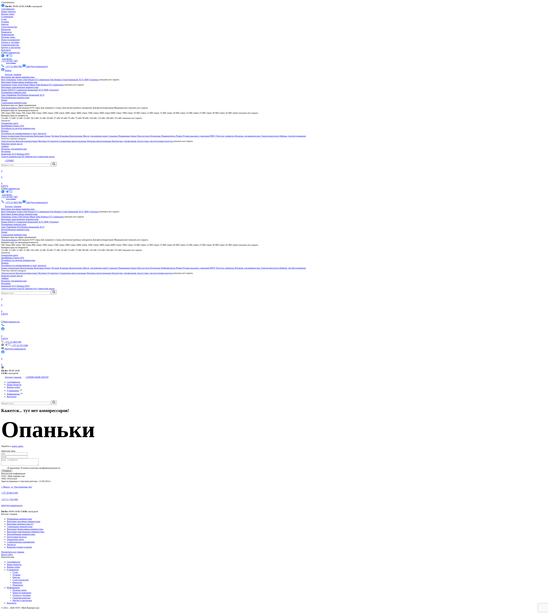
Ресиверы (6, 151)
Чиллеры (42, 141)
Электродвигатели (270, 136)
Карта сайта (7, 554)
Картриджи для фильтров (124, 141)
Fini (52, 79)
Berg (3, 79)
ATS (22, 126)
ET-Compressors (42, 79)
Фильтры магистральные (99, 141)
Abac (4, 95)
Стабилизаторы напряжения (20, 542)
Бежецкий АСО (76, 79)
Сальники (113, 136)
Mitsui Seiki (35, 85)
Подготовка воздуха (17, 537)
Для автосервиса (9, 108)
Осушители (53, 141)
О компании (7, 16)
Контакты (6, 50)
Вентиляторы (27, 136)
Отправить (6, 471)
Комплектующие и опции (19, 547)
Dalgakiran (11, 79)
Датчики (55, 136)
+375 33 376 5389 (19, 345)
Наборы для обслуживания (292, 136)
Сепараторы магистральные (73, 141)
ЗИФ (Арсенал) (92, 79)
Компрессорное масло (12, 144)
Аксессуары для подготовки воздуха (155, 141)
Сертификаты (8, 9)
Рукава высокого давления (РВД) (199, 136)
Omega (16, 126)
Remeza (58, 79)
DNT (27, 154)
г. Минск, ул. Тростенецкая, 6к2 (16, 487)
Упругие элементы (225, 136)
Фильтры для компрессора (248, 136)
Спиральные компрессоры (14, 102)
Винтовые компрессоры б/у (20, 524)
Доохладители (8, 141)
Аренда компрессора (11, 156)
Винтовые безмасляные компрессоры (19, 82)
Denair (31, 79)
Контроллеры (76, 136)
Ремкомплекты (168, 136)
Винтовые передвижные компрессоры (20, 87)
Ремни (179, 136)
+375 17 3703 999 (9, 499)
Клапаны (64, 136)
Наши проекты (8, 11)
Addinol (5, 146)
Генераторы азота (9, 123)
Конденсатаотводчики (27, 141)
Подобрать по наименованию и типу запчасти (23, 133)
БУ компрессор (29, 156)
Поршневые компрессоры (13, 92)
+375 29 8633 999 (9, 493)
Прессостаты (143, 136)
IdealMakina (7, 126)
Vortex (20, 79)
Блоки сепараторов (10, 136)
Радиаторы (155, 136)
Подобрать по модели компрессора (18, 128)
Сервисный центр (46, 156)
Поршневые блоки (127, 136)
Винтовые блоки (42, 136)
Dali (25, 79)
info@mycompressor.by (12, 505)
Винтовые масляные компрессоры (18, 77)
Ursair (65, 79)
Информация (7, 34)
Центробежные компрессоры (15, 97)
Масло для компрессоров (95, 136)
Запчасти (11, 544)
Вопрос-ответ (7, 14)
